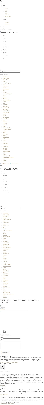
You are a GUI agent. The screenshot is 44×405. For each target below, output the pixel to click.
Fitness (4, 101)
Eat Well (4, 92)
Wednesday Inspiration (8, 157)
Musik (4, 131)
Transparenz (5, 19)
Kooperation (6, 117)
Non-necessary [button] (4, 394)
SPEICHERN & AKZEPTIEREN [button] (7, 403)
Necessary (4, 386)
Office (4, 132)
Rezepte (4, 145)
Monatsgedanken (7, 128)
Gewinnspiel (6, 107)
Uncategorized (6, 155)
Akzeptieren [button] (3, 362)
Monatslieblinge (7, 129)
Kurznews (5, 118)
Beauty (6, 8)
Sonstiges (5, 149)
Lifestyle (5, 121)
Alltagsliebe (5, 79)
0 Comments (2, 309)
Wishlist (5, 160)
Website (2, 340)
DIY (3, 90)
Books (4, 87)
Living (4, 126)
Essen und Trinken (7, 93)
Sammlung (5, 146)
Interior (4, 114)
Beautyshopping (7, 83)
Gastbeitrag (5, 106)
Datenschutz (7, 24)
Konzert (4, 115)
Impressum (7, 22)
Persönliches (6, 137)
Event (4, 95)
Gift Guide (5, 109)
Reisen (4, 141)
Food (6, 10)
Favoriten (5, 98)
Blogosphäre (6, 86)
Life (3, 120)
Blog (4, 84)
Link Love (5, 123)
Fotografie (5, 104)
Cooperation (6, 89)
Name (1, 337)
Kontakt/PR (5, 20)
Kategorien (5, 38)
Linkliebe (5, 124)
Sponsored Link (6, 151)
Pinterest (4, 332)
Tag (3, 152)
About (4, 5)
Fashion (6, 13)
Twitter (4, 331)
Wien (4, 159)
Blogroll (4, 17)
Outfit (4, 135)
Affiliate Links (6, 78)
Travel (6, 11)
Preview (4, 140)
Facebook (4, 330)
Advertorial (5, 76)
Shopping (5, 148)
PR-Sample (5, 138)
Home (4, 3)
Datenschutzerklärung (12, 362)
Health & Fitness (8, 14)
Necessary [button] (2, 385)
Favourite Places (8, 16)
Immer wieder (6, 112)
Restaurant (5, 143)
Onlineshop (5, 134)
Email (1, 339)
